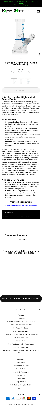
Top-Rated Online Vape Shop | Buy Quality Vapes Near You (21, 351)
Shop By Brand (21, 382)
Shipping (13, 72)
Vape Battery (21, 341)
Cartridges (21, 375)
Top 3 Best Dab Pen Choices (21, 325)
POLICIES (20, 309)
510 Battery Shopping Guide (21, 385)
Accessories (20, 378)
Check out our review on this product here (21, 205)
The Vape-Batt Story (21, 337)
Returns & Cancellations (17, 217)
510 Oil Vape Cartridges (21, 331)
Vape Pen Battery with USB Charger (21, 344)
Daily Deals (21, 388)
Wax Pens (21, 362)
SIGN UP (20, 394)
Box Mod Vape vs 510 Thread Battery (21, 321)
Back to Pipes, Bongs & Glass (22, 298)
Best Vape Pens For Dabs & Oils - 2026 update (20, 334)
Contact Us (21, 318)
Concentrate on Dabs (21, 365)
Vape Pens (21, 359)
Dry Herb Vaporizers (21, 372)
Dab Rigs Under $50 (21, 347)
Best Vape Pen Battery (21, 328)
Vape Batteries (21, 369)
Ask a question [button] (21, 240)
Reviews (21, 315)
